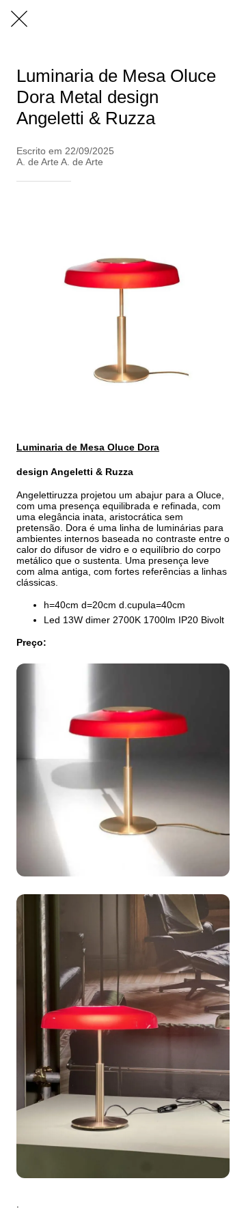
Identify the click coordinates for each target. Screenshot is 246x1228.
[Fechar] (19, 19)
